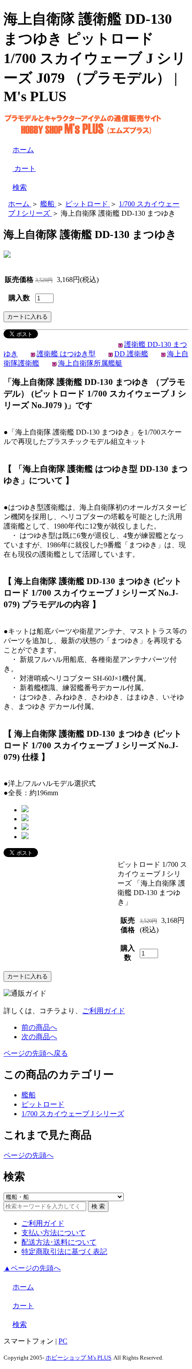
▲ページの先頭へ (32, 1268)
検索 (20, 187)
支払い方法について (53, 1233)
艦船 (28, 1095)
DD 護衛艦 (131, 354)
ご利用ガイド (103, 1011)
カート (24, 168)
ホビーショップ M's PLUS (78, 1357)
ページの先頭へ (29, 1155)
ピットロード (42, 1104)
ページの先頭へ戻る (36, 1053)
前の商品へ (39, 1027)
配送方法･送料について (58, 1242)
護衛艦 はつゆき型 (66, 354)
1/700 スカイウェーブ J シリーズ (72, 1113)
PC (62, 1341)
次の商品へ (39, 1037)
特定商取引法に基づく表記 (64, 1251)
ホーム (23, 150)
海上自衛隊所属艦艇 (90, 363)
